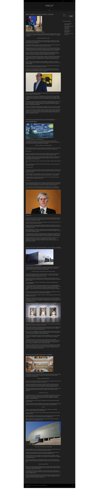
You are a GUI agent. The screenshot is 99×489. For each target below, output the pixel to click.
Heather (34, 139)
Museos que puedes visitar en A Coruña (39, 354)
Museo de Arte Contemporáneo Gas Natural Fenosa (43, 247)
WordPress (38, 485)
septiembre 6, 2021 (29, 372)
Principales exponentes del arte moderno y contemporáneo (68, 27)
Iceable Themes (27, 486)
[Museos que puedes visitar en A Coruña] (39, 356)
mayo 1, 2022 (28, 265)
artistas (37, 139)
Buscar (64, 14)
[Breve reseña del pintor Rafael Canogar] (34, 16)
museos (38, 372)
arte (36, 265)
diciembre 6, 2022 (29, 139)
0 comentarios (41, 139)
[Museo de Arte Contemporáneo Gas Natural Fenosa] (39, 249)
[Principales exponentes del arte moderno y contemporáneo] (39, 123)
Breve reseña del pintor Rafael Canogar (40, 14)
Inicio (49, 10)
